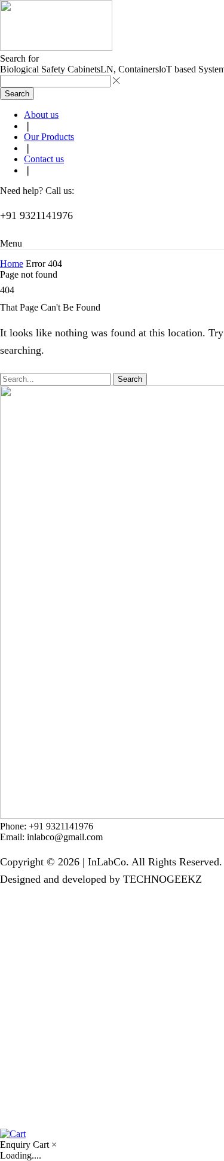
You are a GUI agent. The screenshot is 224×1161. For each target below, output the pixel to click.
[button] (11, 243)
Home (11, 264)
